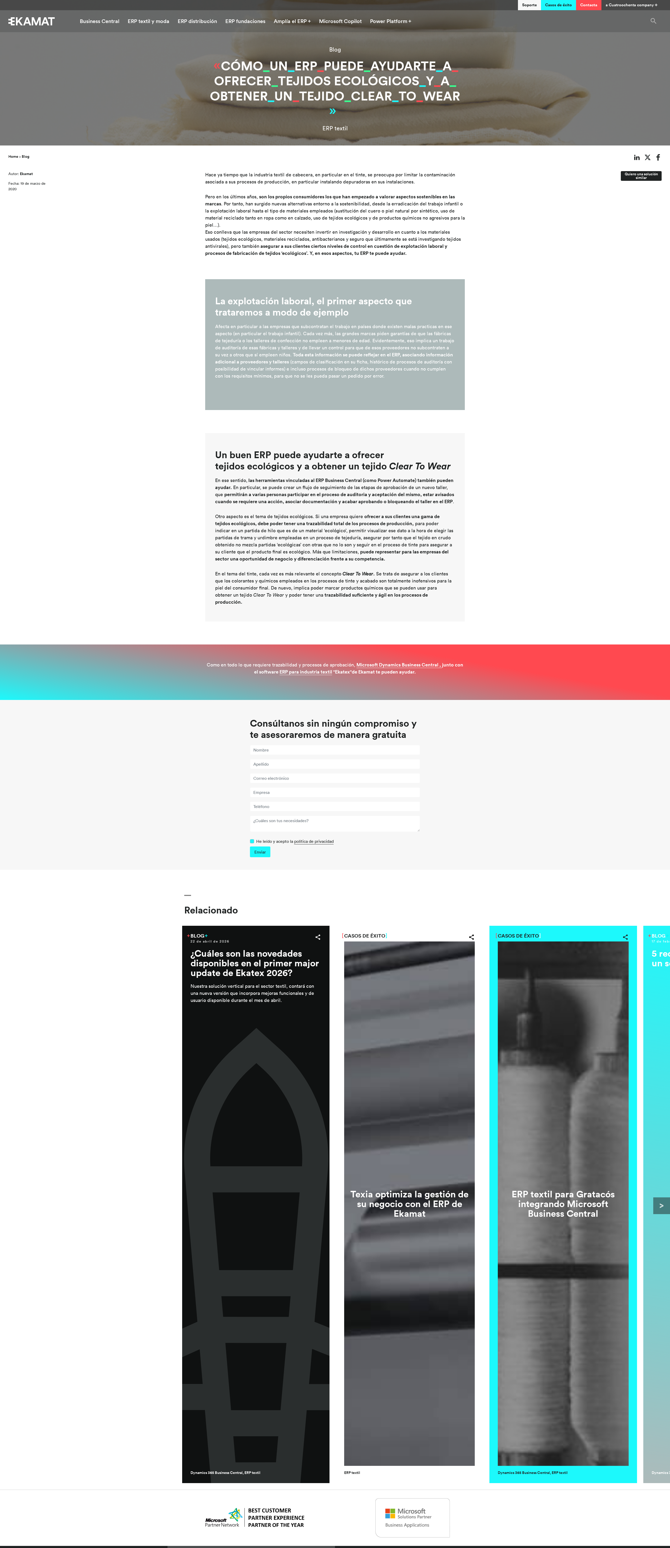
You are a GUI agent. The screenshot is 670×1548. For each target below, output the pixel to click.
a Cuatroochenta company (630, 5)
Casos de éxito (558, 5)
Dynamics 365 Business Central (217, 1472)
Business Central (99, 21)
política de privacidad (314, 841)
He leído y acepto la (295, 841)
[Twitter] (647, 157)
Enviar (260, 852)
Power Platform (388, 21)
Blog (335, 49)
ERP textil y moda (148, 21)
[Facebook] (658, 157)
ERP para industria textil (306, 672)
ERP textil (335, 128)
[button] (653, 21)
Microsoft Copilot (340, 21)
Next (661, 1205)
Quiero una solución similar (641, 175)
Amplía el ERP (290, 21)
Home (13, 156)
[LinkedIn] (637, 157)
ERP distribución (197, 21)
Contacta (588, 5)
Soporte (529, 5)
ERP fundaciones (245, 21)
